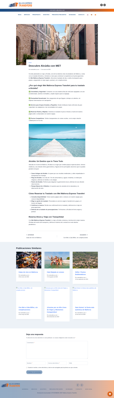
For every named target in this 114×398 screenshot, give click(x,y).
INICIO (19, 14)
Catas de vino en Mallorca (33, 236)
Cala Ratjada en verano (55, 272)
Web (70, 363)
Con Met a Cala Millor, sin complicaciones (75, 236)
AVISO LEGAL (88, 389)
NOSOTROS (46, 14)
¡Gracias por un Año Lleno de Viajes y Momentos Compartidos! (56, 310)
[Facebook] (101, 5)
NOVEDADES (72, 14)
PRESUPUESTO (36, 14)
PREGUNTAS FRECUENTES (59, 14)
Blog (30, 62)
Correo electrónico (54, 363)
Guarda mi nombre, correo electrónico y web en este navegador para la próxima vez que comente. (53, 367)
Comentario (31, 342)
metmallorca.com (35, 69)
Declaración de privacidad (43, 393)
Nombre (29, 363)
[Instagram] (104, 5)
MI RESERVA (25, 389)
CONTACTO (81, 14)
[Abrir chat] (109, 393)
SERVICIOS (27, 14)
